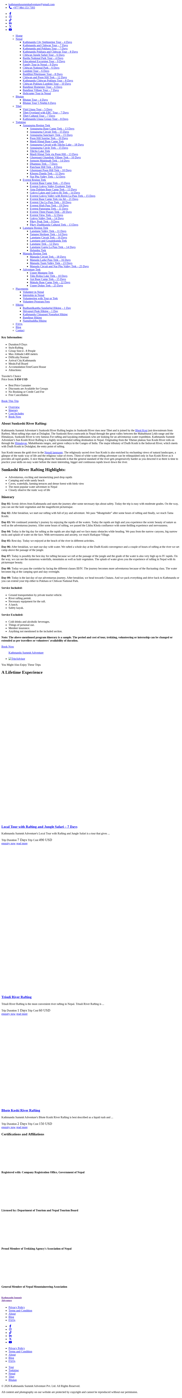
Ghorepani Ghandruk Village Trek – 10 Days (55, 157)
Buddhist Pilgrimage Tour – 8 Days (43, 74)
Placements (22, 288)
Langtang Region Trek (35, 227)
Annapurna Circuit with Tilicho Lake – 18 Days (57, 144)
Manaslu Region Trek (35, 253)
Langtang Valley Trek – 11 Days (48, 231)
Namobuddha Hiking (35, 320)
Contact (20, 330)
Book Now (15, 416)
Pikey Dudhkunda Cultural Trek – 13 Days (54, 224)
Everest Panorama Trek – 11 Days (49, 208)
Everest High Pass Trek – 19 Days (49, 205)
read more (22, 843)
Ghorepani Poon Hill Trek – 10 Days (50, 170)
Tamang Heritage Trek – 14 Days (48, 234)
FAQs (19, 323)
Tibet (18, 106)
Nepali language (53, 452)
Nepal (19, 38)
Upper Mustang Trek (41, 272)
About (12, 1313)
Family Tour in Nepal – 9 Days (40, 64)
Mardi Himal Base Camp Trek (47, 141)
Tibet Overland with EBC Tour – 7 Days (46, 112)
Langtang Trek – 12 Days (44, 243)
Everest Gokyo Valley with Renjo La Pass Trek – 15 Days (62, 195)
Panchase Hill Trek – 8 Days (46, 167)
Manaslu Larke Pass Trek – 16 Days (50, 259)
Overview (14, 407)
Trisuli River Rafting (16, 997)
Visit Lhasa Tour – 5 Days (37, 109)
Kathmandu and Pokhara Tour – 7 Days (45, 48)
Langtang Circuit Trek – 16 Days (48, 237)
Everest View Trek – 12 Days (46, 215)
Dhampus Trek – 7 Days (43, 163)
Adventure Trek (32, 269)
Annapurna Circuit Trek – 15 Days (49, 131)
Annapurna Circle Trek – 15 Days (49, 147)
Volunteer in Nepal (33, 291)
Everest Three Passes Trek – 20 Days (51, 211)
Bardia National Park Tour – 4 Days (43, 58)
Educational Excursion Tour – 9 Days (44, 61)
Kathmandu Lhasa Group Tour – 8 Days (45, 118)
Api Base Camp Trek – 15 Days (48, 279)
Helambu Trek (38, 250)
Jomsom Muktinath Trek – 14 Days (49, 160)
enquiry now (8, 843)
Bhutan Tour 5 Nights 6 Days (39, 102)
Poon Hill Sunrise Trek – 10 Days (49, 138)
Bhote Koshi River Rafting (20, 1110)
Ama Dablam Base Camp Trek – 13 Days (53, 189)
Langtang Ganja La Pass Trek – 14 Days (53, 247)
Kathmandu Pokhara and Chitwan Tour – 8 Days (50, 51)
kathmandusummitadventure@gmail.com (32, 4)
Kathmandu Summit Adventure (26, 652)
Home (19, 35)
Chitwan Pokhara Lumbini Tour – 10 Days (47, 83)
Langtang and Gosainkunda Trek (48, 240)
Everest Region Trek (34, 179)
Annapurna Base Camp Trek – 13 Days (52, 128)
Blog (18, 327)
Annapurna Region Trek (36, 125)
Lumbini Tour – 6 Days (36, 70)
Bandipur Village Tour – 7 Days (41, 90)
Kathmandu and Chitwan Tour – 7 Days (45, 45)
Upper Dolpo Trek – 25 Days (46, 285)
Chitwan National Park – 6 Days (41, 67)
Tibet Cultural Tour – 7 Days (39, 115)
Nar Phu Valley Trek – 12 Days (47, 176)
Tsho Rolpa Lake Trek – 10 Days (48, 275)
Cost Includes (16, 413)
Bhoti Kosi (141, 430)
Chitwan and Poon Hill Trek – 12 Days (45, 77)
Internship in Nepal (33, 295)
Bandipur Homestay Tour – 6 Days (42, 86)
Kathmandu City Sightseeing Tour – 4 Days (47, 42)
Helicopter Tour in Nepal (37, 93)
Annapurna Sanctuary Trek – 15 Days (51, 134)
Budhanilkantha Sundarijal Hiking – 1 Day (47, 307)
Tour (11, 1367)
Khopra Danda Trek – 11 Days (47, 173)
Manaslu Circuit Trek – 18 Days (48, 256)
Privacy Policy (17, 1307)
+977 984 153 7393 (23, 7)
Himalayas (21, 443)
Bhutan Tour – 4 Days (35, 99)
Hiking (19, 304)
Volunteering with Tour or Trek (40, 298)
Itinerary (13, 410)
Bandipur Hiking (32, 317)
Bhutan (20, 96)
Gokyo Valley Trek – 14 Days (47, 218)
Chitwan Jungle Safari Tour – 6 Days (44, 54)
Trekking (21, 122)
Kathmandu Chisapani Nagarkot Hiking (45, 314)
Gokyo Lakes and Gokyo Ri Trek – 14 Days (55, 192)
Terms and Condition (20, 1310)
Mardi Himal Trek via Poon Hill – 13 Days (54, 154)
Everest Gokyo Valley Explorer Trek (50, 186)
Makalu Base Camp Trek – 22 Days (50, 282)
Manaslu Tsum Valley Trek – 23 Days (51, 263)
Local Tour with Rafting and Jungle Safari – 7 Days (39, 827)
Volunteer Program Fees (36, 301)
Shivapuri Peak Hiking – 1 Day (40, 311)
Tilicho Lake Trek (40, 151)
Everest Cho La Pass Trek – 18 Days (50, 202)
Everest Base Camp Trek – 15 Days (50, 183)
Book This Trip (10, 401)
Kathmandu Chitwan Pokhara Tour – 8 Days (48, 80)
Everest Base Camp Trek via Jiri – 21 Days (54, 199)
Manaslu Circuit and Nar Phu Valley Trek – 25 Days (59, 266)
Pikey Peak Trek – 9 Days (44, 221)
